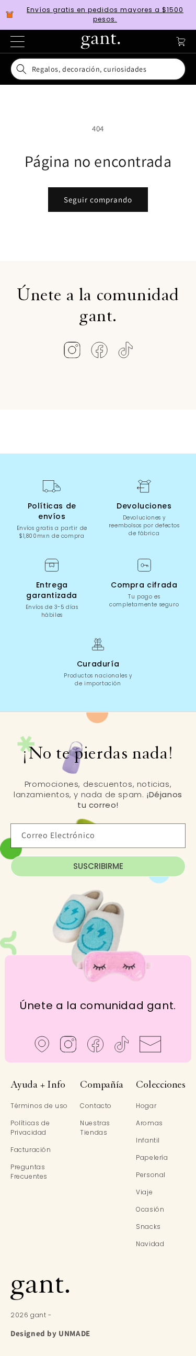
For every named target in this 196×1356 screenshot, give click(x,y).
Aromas (149, 1122)
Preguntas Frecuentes (29, 1171)
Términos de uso (39, 1105)
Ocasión (150, 1209)
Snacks (148, 1226)
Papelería (152, 1157)
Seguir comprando (98, 200)
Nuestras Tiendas (95, 1127)
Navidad (150, 1243)
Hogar (146, 1105)
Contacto (96, 1105)
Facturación (30, 1149)
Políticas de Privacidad (30, 1127)
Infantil (148, 1140)
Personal (151, 1174)
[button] (98, 69)
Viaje (144, 1192)
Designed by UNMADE (50, 1333)
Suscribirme (98, 866)
